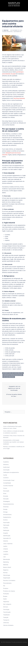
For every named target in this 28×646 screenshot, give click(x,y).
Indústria (5, 541)
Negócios (5, 570)
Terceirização (7, 612)
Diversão (5, 496)
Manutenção (6, 559)
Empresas (6, 506)
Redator (6, 30)
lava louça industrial (19, 98)
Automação (6, 470)
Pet (4, 585)
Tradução (5, 617)
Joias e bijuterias (7, 543)
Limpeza (5, 549)
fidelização (6, 530)
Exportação (6, 522)
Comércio (6, 477)
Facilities (5, 527)
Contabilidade (7, 483)
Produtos (5, 588)
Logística (5, 554)
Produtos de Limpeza (9, 591)
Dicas (4, 493)
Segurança (6, 601)
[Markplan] (14, 4)
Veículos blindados (8, 625)
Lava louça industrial (8, 377)
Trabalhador (6, 614)
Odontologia (6, 575)
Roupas (5, 596)
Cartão (5, 475)
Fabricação (6, 525)
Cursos (5, 488)
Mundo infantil (7, 567)
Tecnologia (6, 609)
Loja (4, 556)
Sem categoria (7, 604)
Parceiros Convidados (9, 580)
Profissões (6, 593)
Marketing (6, 562)
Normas (5, 572)
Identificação (6, 535)
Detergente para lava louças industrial (13, 373)
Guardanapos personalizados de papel (13, 375)
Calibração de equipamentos (11, 472)
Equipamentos (17, 31)
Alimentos (6, 464)
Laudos (5, 546)
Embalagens (6, 501)
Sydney (25, 642)
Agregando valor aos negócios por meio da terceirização (14, 388)
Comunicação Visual (8, 480)
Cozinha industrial (7, 31)
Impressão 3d (7, 538)
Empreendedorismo (8, 504)
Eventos (5, 520)
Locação (5, 551)
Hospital (5, 533)
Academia (6, 462)
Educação (6, 498)
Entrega (5, 512)
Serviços (5, 607)
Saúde (5, 599)
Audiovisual (6, 467)
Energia (5, 509)
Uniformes (6, 622)
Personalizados (7, 583)
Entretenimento (7, 514)
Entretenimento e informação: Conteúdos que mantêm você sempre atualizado (13, 442)
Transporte (6, 620)
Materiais (5, 564)
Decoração (6, 491)
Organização (6, 578)
